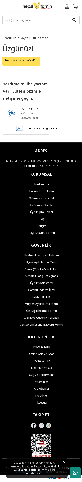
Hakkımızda (41, 184)
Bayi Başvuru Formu (41, 233)
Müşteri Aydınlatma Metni (41, 304)
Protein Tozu (41, 347)
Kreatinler (41, 395)
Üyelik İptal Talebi (41, 212)
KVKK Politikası (41, 297)
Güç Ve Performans (41, 375)
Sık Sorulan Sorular (41, 205)
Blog (42, 219)
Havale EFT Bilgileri (41, 191)
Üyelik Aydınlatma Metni (41, 262)
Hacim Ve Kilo (41, 361)
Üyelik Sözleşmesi (41, 283)
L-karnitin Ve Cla (41, 368)
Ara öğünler (41, 388)
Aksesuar (41, 402)
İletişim (41, 226)
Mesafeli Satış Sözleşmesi (41, 276)
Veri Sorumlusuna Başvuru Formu (41, 324)
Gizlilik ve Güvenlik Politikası (37, 468)
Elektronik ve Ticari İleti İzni (41, 255)
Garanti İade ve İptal (41, 290)
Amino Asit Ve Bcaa (41, 354)
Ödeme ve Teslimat (41, 198)
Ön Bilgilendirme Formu (41, 311)
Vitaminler (41, 381)
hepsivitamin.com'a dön (21, 60)
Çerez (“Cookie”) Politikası (41, 269)
